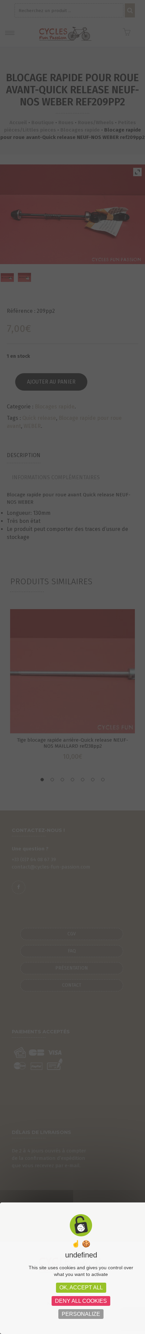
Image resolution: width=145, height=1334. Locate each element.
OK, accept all (81, 1287)
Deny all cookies (81, 1301)
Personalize (81, 1314)
